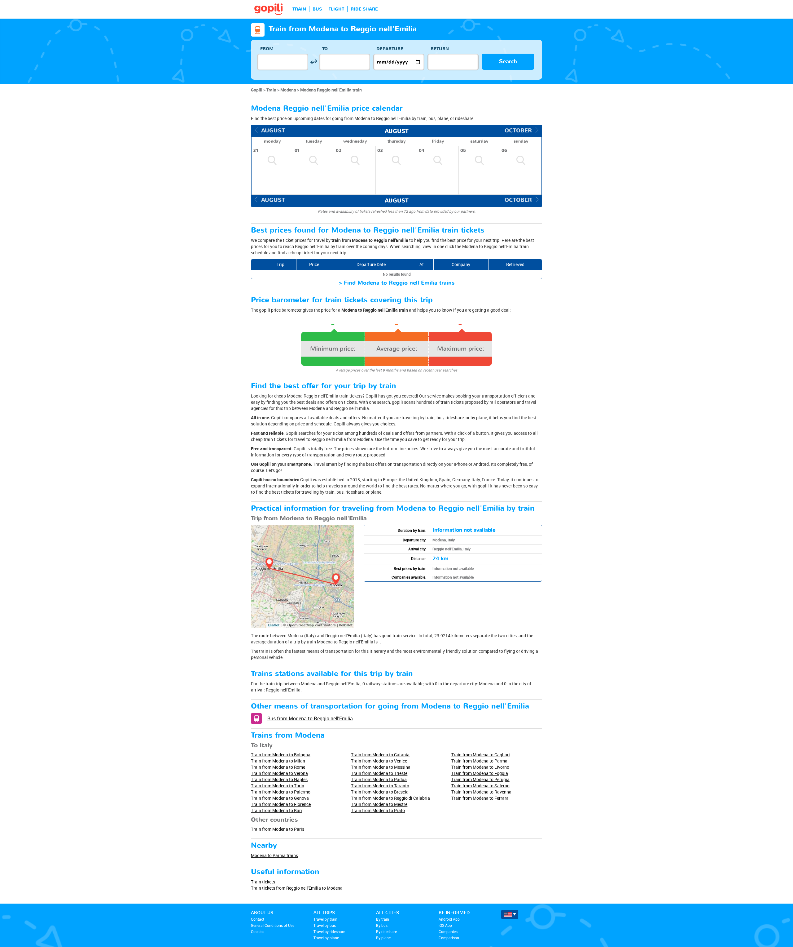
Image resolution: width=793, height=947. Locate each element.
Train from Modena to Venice (379, 761)
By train (382, 919)
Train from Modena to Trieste (379, 773)
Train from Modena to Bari (276, 810)
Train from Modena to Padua (379, 779)
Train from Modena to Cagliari (480, 755)
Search (508, 61)
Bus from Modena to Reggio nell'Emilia (310, 718)
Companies (448, 931)
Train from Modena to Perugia (480, 779)
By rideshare (386, 931)
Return (440, 49)
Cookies (257, 931)
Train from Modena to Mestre (379, 804)
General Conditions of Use (272, 925)
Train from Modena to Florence (281, 804)
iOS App (445, 925)
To (325, 49)
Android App (449, 919)
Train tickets (263, 882)
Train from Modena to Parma (479, 761)
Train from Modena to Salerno (480, 786)
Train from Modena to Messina (380, 767)
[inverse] (313, 61)
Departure (389, 49)
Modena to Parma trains (274, 855)
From (267, 49)
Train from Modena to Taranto (380, 786)
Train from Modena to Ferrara (480, 798)
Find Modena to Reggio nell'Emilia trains (399, 283)
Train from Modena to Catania (380, 755)
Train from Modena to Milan (278, 761)
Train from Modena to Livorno (480, 767)
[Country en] (509, 914)
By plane (383, 937)
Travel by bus (324, 925)
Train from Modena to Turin (277, 786)
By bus (382, 925)
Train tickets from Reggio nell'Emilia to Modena (297, 888)
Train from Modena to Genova (280, 798)
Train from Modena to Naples (279, 779)
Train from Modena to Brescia (380, 792)
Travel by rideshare (329, 931)
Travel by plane (326, 937)
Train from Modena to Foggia (479, 773)
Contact (257, 919)
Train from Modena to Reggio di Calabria (390, 798)
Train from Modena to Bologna (280, 755)
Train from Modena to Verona (279, 773)
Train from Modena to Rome (278, 767)
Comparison (449, 937)
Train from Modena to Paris (277, 829)
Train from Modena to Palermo (280, 792)
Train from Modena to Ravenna (481, 792)
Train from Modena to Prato (378, 810)
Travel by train (325, 919)
